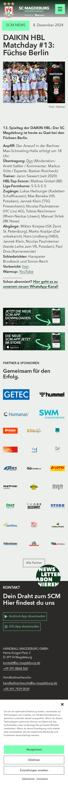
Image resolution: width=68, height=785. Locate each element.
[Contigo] (57, 431)
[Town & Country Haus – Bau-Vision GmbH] (34, 525)
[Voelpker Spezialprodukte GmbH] (57, 525)
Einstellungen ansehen (34, 770)
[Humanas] (16, 414)
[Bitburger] (34, 431)
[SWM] (52, 414)
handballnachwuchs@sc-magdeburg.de (30, 683)
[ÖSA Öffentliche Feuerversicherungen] (10, 506)
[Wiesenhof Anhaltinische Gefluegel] (34, 543)
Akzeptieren (34, 749)
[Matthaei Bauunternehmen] (10, 487)
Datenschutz (28, 779)
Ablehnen (34, 760)
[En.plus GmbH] (57, 450)
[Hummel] (52, 394)
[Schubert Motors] (34, 506)
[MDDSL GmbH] (34, 487)
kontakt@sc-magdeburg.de (21, 663)
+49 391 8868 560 (15, 668)
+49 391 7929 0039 (16, 689)
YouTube (26, 272)
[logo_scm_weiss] (9, 10)
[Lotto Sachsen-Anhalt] (57, 468)
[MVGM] (57, 487)
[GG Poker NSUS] (34, 468)
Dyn (29, 161)
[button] (62, 704)
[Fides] (10, 468)
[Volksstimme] (10, 543)
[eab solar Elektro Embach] (10, 450)
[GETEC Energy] (16, 394)
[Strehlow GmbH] (10, 525)
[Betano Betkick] (10, 431)
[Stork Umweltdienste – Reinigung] (57, 506)
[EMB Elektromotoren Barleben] (34, 450)
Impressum (42, 779)
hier (25, 267)
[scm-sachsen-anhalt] (34, 11)
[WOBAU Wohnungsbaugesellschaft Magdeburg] (57, 543)
